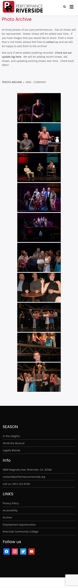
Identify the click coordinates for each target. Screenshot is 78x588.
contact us (52, 42)
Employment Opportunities (19, 524)
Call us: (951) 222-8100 (16, 484)
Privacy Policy (11, 503)
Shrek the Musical (13, 443)
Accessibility (10, 510)
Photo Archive (12, 82)
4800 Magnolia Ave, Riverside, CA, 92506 (27, 469)
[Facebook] (6, 551)
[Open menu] (71, 7)
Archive (7, 517)
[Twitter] (23, 551)
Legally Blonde (11, 450)
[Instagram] (15, 551)
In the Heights (11, 436)
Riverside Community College (20, 531)
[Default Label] (31, 551)
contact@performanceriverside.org (24, 476)
